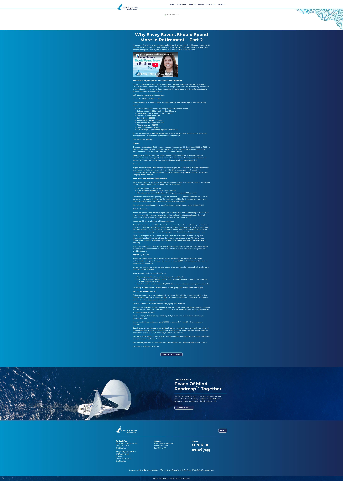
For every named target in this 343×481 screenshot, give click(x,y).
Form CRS (186, 478)
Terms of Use (168, 478)
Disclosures (178, 478)
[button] (171, 354)
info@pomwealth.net (166, 443)
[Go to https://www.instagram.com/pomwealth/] (202, 445)
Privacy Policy (158, 478)
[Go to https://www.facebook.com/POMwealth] (193, 445)
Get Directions (121, 448)
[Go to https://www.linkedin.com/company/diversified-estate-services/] (198, 445)
